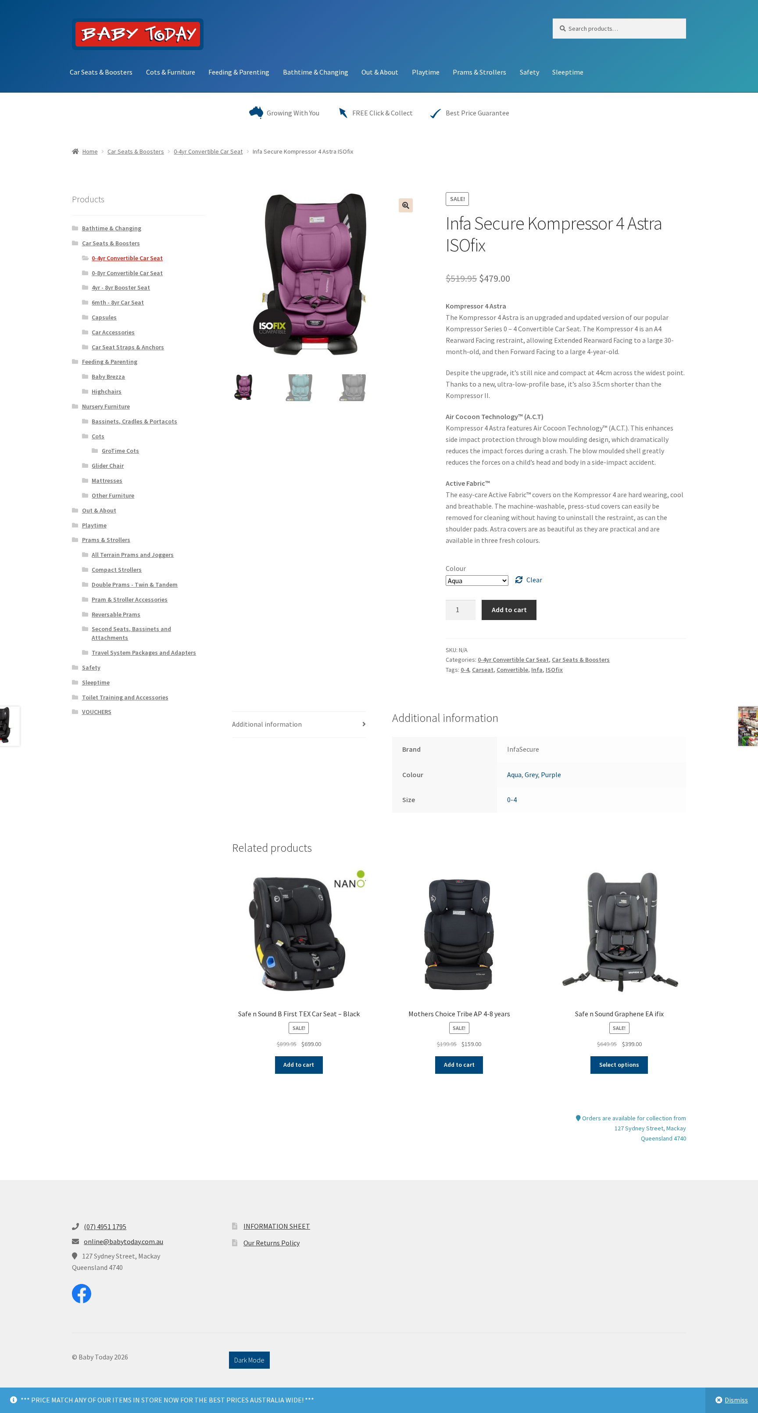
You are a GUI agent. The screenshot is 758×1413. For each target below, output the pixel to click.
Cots (98, 436)
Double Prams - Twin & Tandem (135, 584)
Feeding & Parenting (238, 72)
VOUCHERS (96, 712)
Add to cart (509, 609)
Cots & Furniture (170, 72)
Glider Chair (108, 466)
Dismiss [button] (736, 1399)
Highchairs (107, 391)
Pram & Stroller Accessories (130, 599)
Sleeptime (567, 72)
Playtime (426, 72)
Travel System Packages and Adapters (144, 652)
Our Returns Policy (271, 1242)
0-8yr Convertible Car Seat (127, 273)
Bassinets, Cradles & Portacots (134, 421)
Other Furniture (113, 495)
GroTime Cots (120, 451)
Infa (537, 670)
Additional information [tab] (267, 724)
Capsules (104, 317)
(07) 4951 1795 (105, 1226)
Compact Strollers (117, 570)
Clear (534, 579)
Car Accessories (113, 332)
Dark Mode (249, 1360)
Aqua (514, 774)
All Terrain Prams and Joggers (133, 555)
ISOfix (554, 670)
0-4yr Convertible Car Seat (208, 151)
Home (90, 151)
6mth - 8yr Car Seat (118, 302)
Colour (456, 568)
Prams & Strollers (479, 72)
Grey (531, 774)
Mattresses (107, 480)
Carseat (482, 670)
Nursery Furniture (106, 406)
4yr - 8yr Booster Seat (121, 287)
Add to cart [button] (298, 1065)
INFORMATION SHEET (276, 1226)
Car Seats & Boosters (101, 72)
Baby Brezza (108, 376)
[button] (406, 205)
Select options (619, 1065)
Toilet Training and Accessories (125, 697)
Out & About (379, 72)
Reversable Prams (116, 614)
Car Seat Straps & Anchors (128, 347)
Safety (529, 72)
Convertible (512, 670)
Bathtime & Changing (315, 72)
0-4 (465, 670)
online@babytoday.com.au (123, 1241)
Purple (551, 774)
